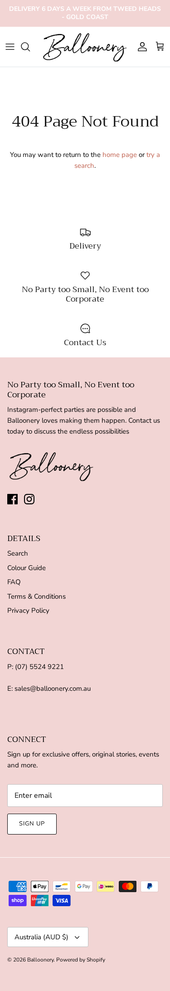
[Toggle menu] (10, 47)
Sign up (32, 824)
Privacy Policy (28, 610)
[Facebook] (12, 499)
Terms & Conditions (36, 596)
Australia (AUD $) (41, 937)
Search (17, 553)
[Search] (30, 47)
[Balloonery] (85, 47)
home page (119, 154)
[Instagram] (29, 499)
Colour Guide (26, 567)
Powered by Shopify (80, 959)
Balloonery (40, 959)
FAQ (14, 581)
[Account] (140, 47)
